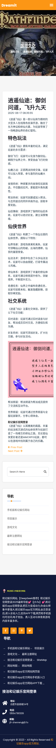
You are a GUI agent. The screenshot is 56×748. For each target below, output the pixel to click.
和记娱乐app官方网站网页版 (23, 671)
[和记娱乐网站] (16, 591)
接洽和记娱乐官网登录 (19, 544)
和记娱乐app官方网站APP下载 (24, 683)
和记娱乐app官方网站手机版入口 (26, 677)
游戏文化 (12, 527)
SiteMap (42, 660)
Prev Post (16, 447)
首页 (4, 51)
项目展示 (12, 518)
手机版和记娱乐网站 (18, 510)
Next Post (14, 451)
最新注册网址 (14, 536)
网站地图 (12, 666)
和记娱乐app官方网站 (34, 741)
